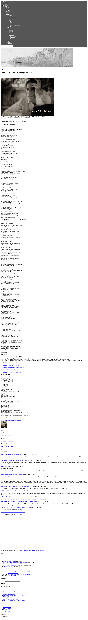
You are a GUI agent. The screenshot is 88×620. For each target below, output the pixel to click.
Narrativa (11, 31)
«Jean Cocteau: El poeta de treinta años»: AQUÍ (11, 372)
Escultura (8, 11)
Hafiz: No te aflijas (12, 575)
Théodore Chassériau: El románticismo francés (25, 571)
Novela (10, 32)
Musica (10, 21)
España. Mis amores (13, 17)
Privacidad (5, 5)
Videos (10, 26)
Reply (2, 454)
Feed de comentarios (7, 608)
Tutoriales (8, 42)
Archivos (3, 586)
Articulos (11, 30)
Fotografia (11, 19)
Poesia (10, 33)
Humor (10, 20)
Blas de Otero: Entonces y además (10, 599)
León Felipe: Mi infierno (7, 446)
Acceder (5, 605)
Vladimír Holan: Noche (8, 566)
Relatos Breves (12, 37)
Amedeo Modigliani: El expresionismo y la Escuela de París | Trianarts (18, 479)
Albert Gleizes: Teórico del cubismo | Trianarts (13, 454)
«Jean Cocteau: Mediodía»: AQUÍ (8, 369)
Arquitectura (8, 7)
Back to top (3, 618)
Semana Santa (12, 23)
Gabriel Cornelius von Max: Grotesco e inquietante (14, 600)
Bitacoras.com (6, 466)
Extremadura (9, 12)
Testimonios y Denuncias (14, 25)
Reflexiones (11, 35)
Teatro (10, 38)
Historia (7, 27)
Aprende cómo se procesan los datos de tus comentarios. (32, 550)
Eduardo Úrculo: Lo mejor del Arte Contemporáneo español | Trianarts (18, 486)
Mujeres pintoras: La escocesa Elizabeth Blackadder (22, 574)
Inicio (4, 1)
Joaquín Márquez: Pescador (9, 563)
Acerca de (5, 2)
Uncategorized (9, 43)
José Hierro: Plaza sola (7, 441)
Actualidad (11, 15)
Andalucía (11, 16)
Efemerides (8, 10)
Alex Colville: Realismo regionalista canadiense (13, 565)
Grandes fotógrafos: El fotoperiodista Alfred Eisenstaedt (15, 562)
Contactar (5, 4)
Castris (5, 614)
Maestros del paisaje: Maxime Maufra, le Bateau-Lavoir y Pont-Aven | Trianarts (20, 501)
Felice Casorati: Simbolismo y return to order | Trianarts (15, 496)
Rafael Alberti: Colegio (7, 435)
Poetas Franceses (17, 420)
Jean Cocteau (3, 420)
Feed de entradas (7, 607)
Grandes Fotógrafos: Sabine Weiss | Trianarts (13, 474)
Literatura (8, 28)
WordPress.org (6, 609)
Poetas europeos (9, 420)
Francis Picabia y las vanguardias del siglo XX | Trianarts (15, 460)
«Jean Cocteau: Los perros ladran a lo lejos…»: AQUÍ (12, 367)
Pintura (7, 41)
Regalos (10, 22)
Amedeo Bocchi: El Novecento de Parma (12, 597)
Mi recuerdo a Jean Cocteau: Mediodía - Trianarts (14, 512)
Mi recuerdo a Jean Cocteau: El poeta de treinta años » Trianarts (17, 507)
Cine (7, 9)
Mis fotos (8, 40)
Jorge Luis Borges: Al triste (9, 561)
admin (2, 430)
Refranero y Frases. (13, 36)
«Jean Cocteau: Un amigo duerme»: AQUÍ (10, 365)
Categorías (5, 6)
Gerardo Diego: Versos (13, 573)
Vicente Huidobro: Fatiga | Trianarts (11, 490)
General (7, 14)
